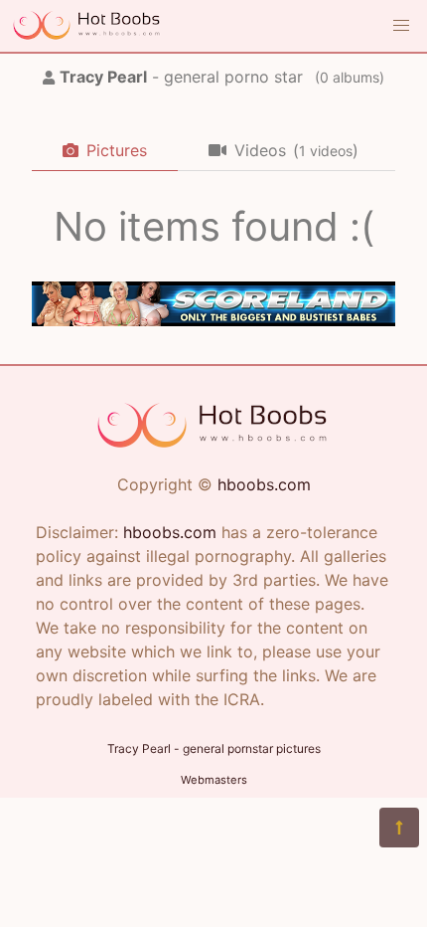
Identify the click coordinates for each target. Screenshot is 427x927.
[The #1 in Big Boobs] (213, 320)
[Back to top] (399, 827)
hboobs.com (264, 484)
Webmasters (214, 780)
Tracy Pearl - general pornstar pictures (214, 748)
